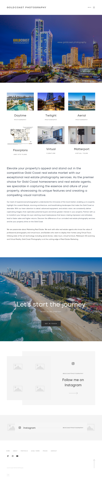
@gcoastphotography (73, 373)
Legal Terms (35, 450)
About (15, 450)
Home (8, 450)
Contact (54, 450)
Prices (45, 450)
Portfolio (24, 450)
